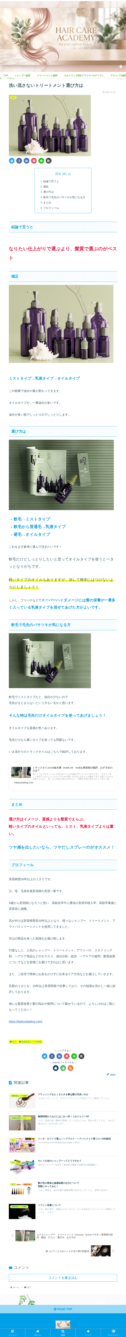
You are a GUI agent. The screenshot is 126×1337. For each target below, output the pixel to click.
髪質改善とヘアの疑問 (32, 1042)
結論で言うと (51, 181)
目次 (58, 173)
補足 (46, 186)
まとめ (47, 202)
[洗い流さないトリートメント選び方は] (26, 161)
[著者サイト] (56, 1068)
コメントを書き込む (63, 1278)
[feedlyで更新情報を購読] (63, 1068)
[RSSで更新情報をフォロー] (70, 1068)
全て (14, 1042)
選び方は (48, 191)
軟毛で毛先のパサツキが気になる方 (64, 197)
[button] (116, 688)
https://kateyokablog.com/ (25, 1021)
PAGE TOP (64, 1309)
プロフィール (51, 207)
